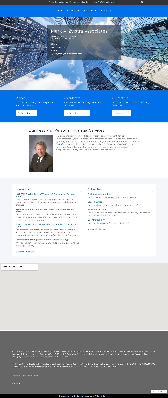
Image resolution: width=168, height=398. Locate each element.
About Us (72, 10)
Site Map (16, 383)
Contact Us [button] (120, 113)
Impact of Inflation (97, 209)
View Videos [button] (25, 113)
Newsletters (23, 189)
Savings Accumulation (99, 194)
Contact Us (106, 10)
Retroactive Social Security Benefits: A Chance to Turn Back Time (46, 225)
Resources (88, 10)
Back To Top (158, 391)
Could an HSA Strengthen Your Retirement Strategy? (42, 239)
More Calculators (97, 229)
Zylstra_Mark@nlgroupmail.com (66, 54)
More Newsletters (25, 252)
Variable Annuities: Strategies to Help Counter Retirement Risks (45, 210)
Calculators (95, 189)
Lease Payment (95, 202)
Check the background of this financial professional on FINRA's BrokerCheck (83, 2)
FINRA (59, 144)
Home (59, 10)
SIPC (65, 144)
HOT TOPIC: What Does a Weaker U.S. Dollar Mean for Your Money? (45, 195)
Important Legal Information (25, 375)
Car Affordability (96, 220)
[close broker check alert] (142, 2)
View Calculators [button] (75, 113)
